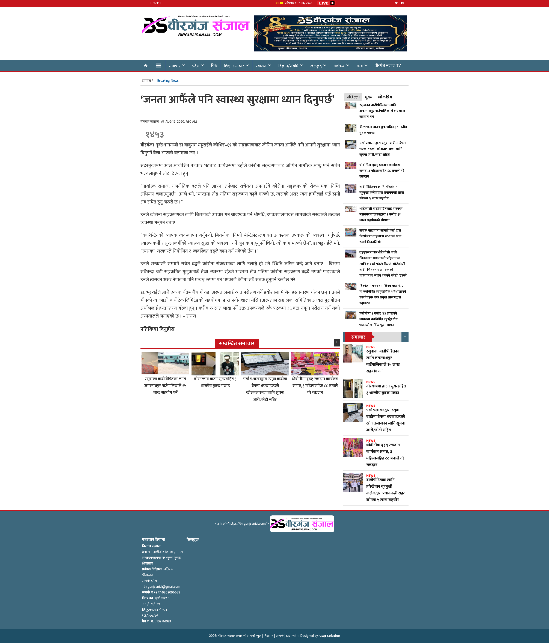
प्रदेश (195, 66)
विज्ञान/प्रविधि (288, 66)
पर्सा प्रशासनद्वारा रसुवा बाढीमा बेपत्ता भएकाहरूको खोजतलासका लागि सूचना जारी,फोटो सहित (265, 389)
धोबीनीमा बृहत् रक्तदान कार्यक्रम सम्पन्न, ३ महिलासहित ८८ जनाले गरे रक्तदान (315, 385)
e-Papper (156, 3)
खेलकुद (316, 66)
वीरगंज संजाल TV (388, 65)
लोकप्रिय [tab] (385, 97)
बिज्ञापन (268, 636)
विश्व (214, 65)
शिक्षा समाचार (234, 66)
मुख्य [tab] (369, 97)
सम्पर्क (280, 636)
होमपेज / (147, 81)
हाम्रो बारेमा (292, 636)
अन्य (359, 66)
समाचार (174, 66)
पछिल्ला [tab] (353, 97)
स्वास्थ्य (261, 66)
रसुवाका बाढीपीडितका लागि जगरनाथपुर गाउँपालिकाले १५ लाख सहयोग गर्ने (165, 385)
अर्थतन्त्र (339, 66)
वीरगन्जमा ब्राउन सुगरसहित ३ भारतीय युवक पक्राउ (215, 382)
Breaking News (168, 81)
